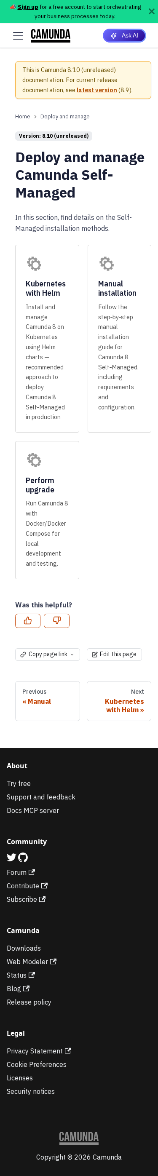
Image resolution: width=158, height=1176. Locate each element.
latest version (97, 90)
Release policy (29, 1002)
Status (17, 975)
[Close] (151, 11)
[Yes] (27, 621)
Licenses (20, 1078)
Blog (14, 988)
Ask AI (130, 35)
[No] (56, 621)
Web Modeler (27, 961)
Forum (17, 872)
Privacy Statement (35, 1051)
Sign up (28, 7)
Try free (19, 783)
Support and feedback (41, 797)
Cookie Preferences (37, 1064)
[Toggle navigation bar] (18, 35)
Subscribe (22, 899)
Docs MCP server (33, 810)
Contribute (23, 886)
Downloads (24, 948)
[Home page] (22, 116)
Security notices (31, 1091)
